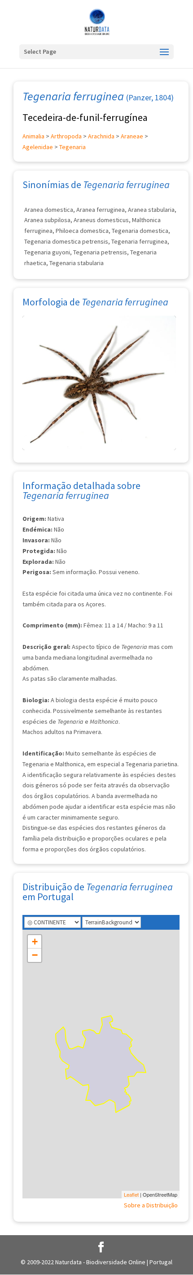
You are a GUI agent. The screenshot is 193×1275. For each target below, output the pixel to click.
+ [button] (35, 941)
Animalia (33, 136)
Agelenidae (37, 147)
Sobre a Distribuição (151, 1205)
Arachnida (101, 136)
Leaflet (131, 1194)
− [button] (35, 955)
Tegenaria (72, 147)
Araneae (132, 136)
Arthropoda (66, 136)
